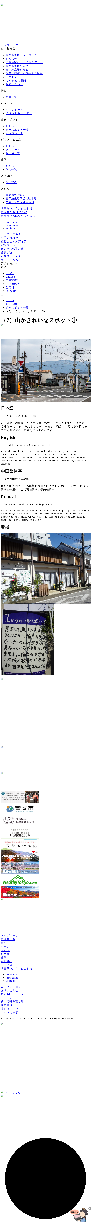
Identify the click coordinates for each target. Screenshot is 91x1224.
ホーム (10, 300)
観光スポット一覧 (17, 307)
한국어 (10, 287)
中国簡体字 (13, 280)
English (10, 276)
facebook (11, 221)
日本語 (10, 273)
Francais (11, 290)
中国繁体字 (13, 283)
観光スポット (14, 303)
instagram (12, 224)
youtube (11, 228)
